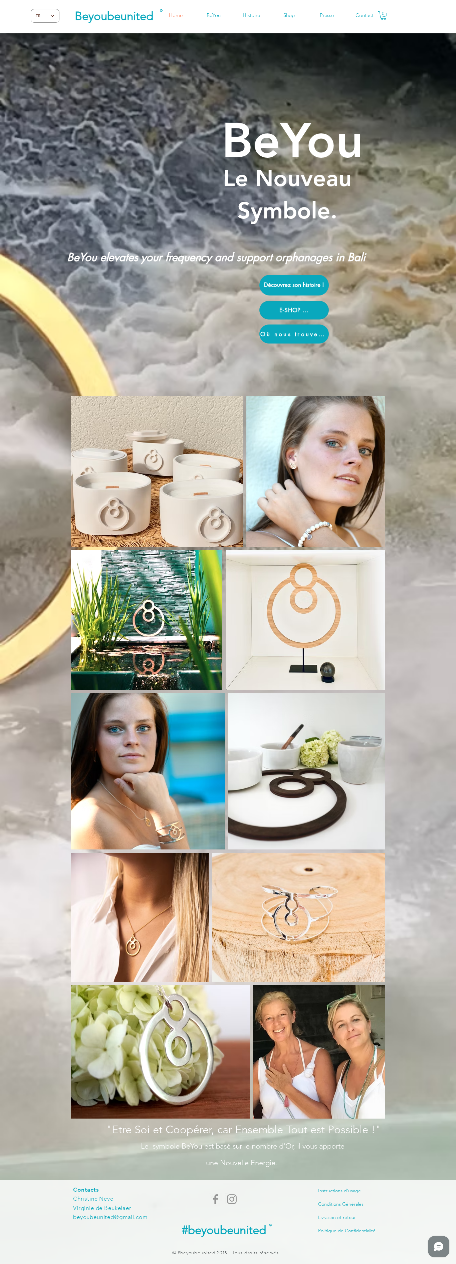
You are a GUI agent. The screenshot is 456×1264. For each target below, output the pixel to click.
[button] (383, 15)
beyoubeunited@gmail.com (110, 1217)
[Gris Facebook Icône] (215, 1199)
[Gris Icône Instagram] (231, 1199)
